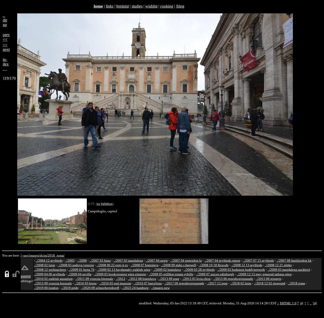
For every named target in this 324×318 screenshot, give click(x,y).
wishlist (151, 6)
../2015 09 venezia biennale (53, 283)
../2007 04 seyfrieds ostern (222, 260)
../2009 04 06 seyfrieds (49, 274)
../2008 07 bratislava (144, 265)
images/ (34, 255)
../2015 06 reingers (268, 279)
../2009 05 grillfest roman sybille (171, 274)
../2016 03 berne (85, 283)
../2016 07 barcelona (148, 283)
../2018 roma (296, 283)
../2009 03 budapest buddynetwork (241, 269)
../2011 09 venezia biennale (94, 279)
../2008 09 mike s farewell (178, 265)
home (98, 6)
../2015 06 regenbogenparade (233, 279)
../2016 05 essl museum (115, 283)
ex (98, 204)
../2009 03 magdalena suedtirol (289, 269)
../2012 (120, 279)
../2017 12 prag (217, 283)
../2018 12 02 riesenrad (269, 283)
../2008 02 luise (44, 265)
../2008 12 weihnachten (50, 269)
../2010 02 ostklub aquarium (53, 279)
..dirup (5, 20)
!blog (180, 6)
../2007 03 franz (100, 260)
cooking (166, 6)
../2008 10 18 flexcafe (214, 265)
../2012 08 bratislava (142, 279)
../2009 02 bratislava (167, 269)
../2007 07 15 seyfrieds (258, 260)
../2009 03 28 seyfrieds (199, 269)
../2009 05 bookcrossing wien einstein (120, 274)
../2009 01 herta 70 (81, 269)
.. (310, 303)
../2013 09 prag (168, 279)
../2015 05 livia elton (196, 279)
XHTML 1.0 (288, 303)
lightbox (107, 204)
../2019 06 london (46, 288)
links (109, 6)
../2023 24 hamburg (135, 288)
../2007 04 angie (157, 260)
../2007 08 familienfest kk (294, 260)
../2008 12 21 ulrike (278, 265)
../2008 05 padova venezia (76, 265)
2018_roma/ (56, 255)
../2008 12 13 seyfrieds (246, 265)
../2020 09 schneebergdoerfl (100, 288)
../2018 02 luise (240, 283)
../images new (160, 288)
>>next (6, 47)
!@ (315, 303)
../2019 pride (69, 288)
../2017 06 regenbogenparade (184, 283)
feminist (122, 6)
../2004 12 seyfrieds (49, 260)
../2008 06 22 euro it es (112, 265)
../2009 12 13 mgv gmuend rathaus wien (264, 274)
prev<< (6, 37)
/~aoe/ (25, 255)
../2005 (70, 260)
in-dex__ (6, 64)
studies (137, 6)
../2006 (82, 260)
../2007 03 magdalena (128, 260)
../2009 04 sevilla (79, 274)
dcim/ (44, 255)
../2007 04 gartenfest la (186, 260)
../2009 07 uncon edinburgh (215, 274)
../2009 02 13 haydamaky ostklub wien (123, 269)
